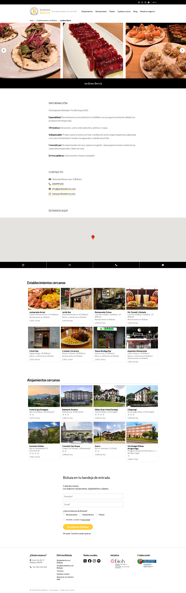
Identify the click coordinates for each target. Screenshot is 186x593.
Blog (135, 11)
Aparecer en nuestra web (65, 578)
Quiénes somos (124, 11)
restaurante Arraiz (37, 312)
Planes (112, 11)
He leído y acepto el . (78, 520)
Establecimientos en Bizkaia (47, 20)
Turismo (60, 571)
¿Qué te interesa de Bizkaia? (75, 511)
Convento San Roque (71, 446)
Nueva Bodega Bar (103, 351)
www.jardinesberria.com (63, 193)
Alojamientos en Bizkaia (63, 561)
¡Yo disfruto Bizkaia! (78, 526)
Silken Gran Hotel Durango (106, 409)
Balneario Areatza (70, 409)
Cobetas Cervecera (70, 351)
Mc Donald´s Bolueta (137, 312)
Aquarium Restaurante (137, 351)
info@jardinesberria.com (64, 189)
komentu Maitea (36, 446)
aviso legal (86, 520)
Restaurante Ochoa (103, 312)
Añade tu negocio (147, 11)
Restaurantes (101, 11)
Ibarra (97, 446)
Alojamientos (87, 11)
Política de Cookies (67, 590)
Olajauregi (132, 409)
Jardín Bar (66, 312)
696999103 (58, 184)
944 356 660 (41, 567)
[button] (3, 50)
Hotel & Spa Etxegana (38, 409)
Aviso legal (54, 590)
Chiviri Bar (34, 351)
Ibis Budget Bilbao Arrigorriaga (136, 447)
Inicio (32, 20)
